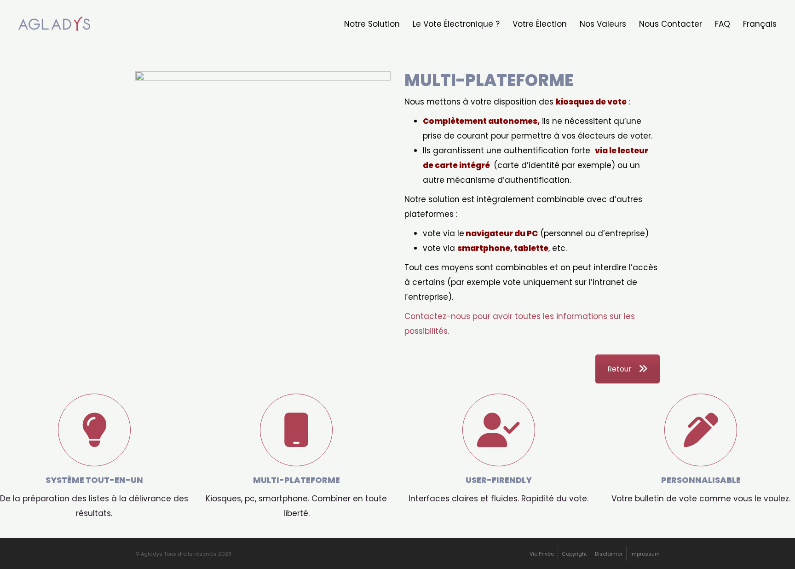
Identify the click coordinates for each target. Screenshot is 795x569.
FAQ (722, 23)
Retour (619, 369)
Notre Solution (372, 23)
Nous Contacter (670, 23)
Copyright (574, 553)
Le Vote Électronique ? (456, 23)
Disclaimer (608, 553)
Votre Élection (540, 23)
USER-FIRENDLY (498, 400)
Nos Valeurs (603, 23)
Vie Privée (542, 553)
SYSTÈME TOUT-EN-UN (94, 400)
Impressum (645, 553)
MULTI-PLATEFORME (296, 400)
